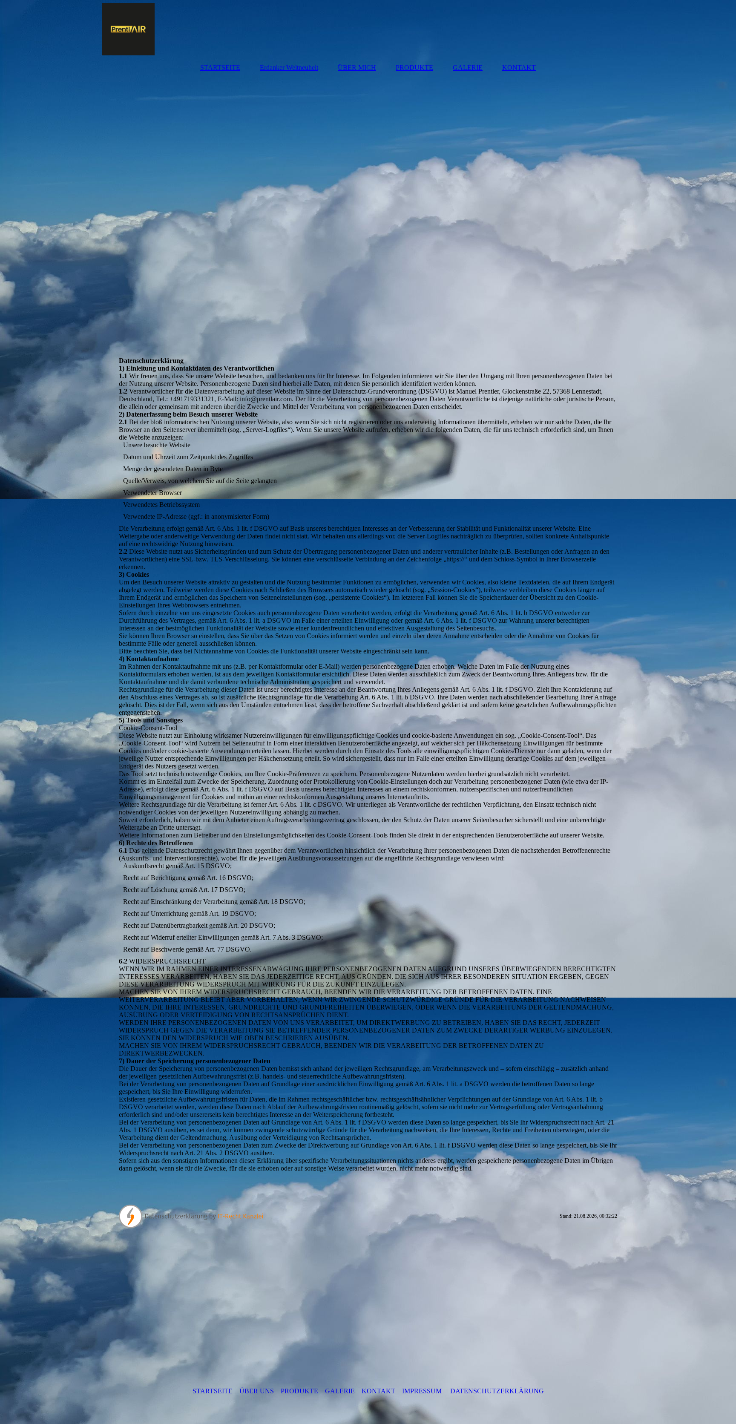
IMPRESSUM (422, 1391)
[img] (368, 27)
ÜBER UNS (256, 1391)
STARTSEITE (220, 67)
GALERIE (468, 67)
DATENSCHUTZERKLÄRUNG (497, 1391)
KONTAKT (519, 67)
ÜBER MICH (357, 67)
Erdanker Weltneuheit (289, 67)
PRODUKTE (414, 67)
